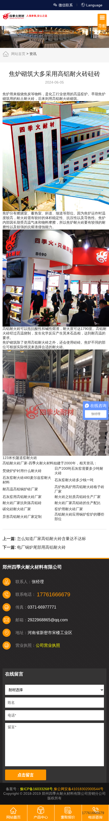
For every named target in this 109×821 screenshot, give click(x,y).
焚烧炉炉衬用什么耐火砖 (22, 471)
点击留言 (25, 775)
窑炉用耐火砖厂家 (69, 509)
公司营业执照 (48, 645)
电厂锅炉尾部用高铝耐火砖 (41, 547)
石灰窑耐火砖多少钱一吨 (74, 480)
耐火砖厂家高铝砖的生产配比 (78, 503)
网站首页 (18, 53)
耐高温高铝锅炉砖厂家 (20, 489)
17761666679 (93, 813)
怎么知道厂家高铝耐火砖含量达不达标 (51, 538)
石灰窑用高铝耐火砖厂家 (22, 497)
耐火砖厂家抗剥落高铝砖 (22, 503)
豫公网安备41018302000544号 (78, 789)
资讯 (33, 53)
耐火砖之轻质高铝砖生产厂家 (78, 497)
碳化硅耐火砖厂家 (17, 509)
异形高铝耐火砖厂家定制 (22, 517)
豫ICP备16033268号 (36, 789)
